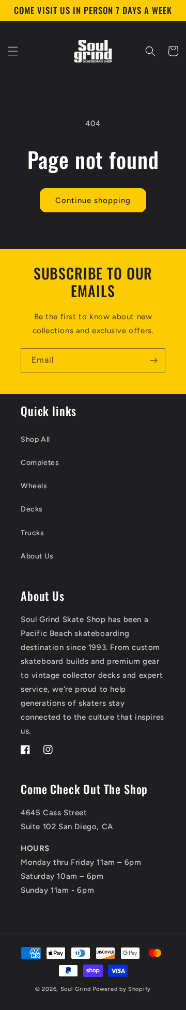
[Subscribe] (153, 360)
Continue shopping (93, 200)
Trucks (32, 533)
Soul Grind (76, 989)
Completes (40, 462)
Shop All (35, 439)
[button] (13, 51)
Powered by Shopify (121, 989)
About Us (37, 556)
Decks (32, 509)
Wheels (34, 485)
